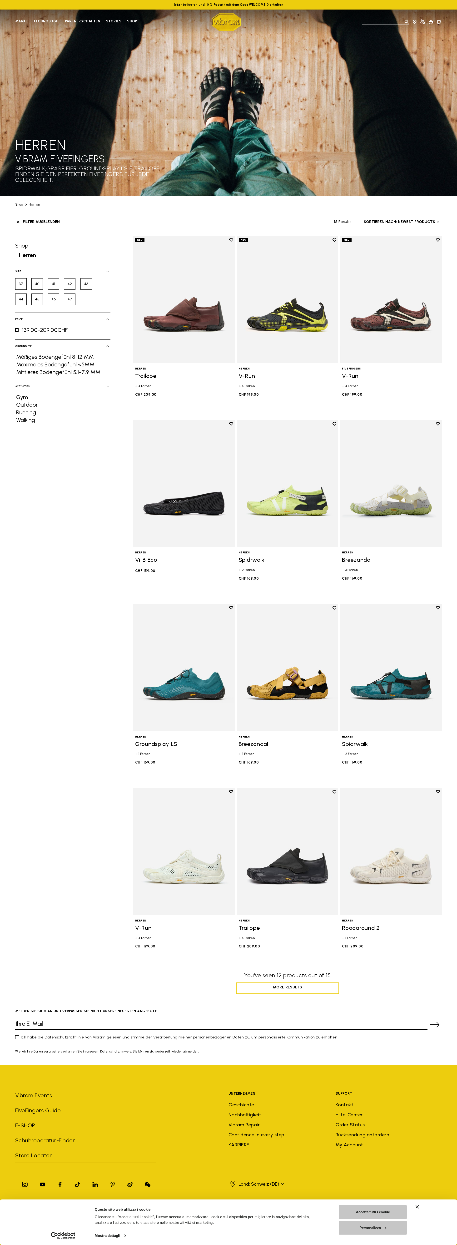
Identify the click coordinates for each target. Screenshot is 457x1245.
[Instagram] (25, 1183)
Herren (34, 204)
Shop (132, 21)
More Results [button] (287, 987)
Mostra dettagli (107, 1236)
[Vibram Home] (226, 22)
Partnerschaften (82, 21)
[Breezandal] (391, 483)
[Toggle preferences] (439, 22)
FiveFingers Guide (38, 1110)
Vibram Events (33, 1095)
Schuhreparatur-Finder (45, 1140)
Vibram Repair (244, 1125)
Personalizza (370, 1227)
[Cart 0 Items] (431, 22)
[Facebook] (60, 1183)
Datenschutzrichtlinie (64, 1037)
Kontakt (344, 1105)
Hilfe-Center (349, 1115)
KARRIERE (238, 1145)
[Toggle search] (406, 22)
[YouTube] (42, 1183)
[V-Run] (287, 299)
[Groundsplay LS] (184, 667)
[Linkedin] (95, 1183)
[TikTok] (77, 1183)
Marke (21, 21)
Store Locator (33, 1155)
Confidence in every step (256, 1135)
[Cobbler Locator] (423, 22)
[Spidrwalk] (287, 483)
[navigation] (76, 22)
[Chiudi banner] (417, 1207)
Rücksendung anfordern (362, 1135)
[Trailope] (184, 299)
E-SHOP (25, 1125)
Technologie (46, 21)
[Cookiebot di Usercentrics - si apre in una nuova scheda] (63, 1235)
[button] (256, 1184)
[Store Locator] (414, 22)
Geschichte (241, 1105)
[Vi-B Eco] (184, 483)
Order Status (350, 1125)
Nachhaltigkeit (244, 1115)
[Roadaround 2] (391, 851)
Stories (113, 21)
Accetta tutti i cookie (373, 1212)
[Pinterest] (112, 1183)
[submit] (434, 1025)
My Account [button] (349, 1145)
